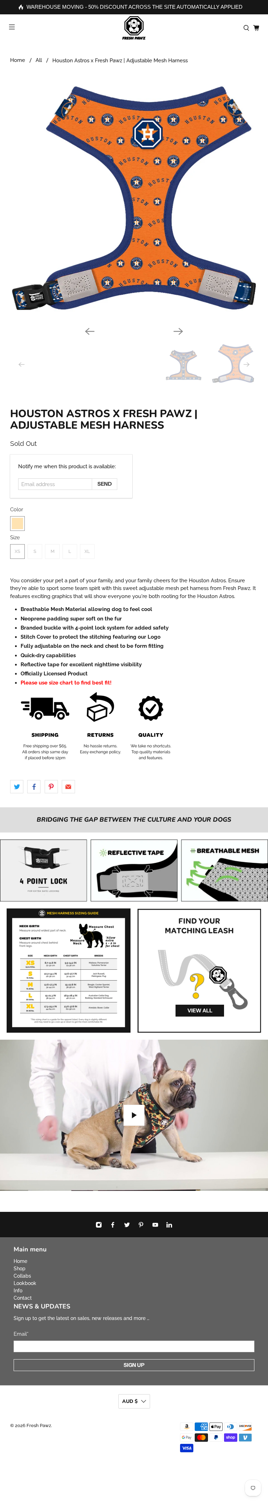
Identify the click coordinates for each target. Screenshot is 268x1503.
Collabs (22, 1276)
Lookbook (25, 1283)
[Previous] (89, 331)
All (39, 60)
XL (87, 551)
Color (16, 509)
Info (18, 1290)
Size (15, 537)
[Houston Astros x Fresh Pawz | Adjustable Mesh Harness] (134, 197)
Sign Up (134, 1365)
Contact (23, 1298)
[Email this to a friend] (68, 786)
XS (17, 551)
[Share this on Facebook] (33, 786)
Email (21, 1334)
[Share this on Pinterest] (51, 786)
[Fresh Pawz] (134, 28)
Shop (19, 1268)
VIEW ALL (200, 1010)
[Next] (178, 331)
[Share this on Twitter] (16, 786)
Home (17, 60)
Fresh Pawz (39, 1425)
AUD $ (129, 1401)
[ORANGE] (17, 523)
